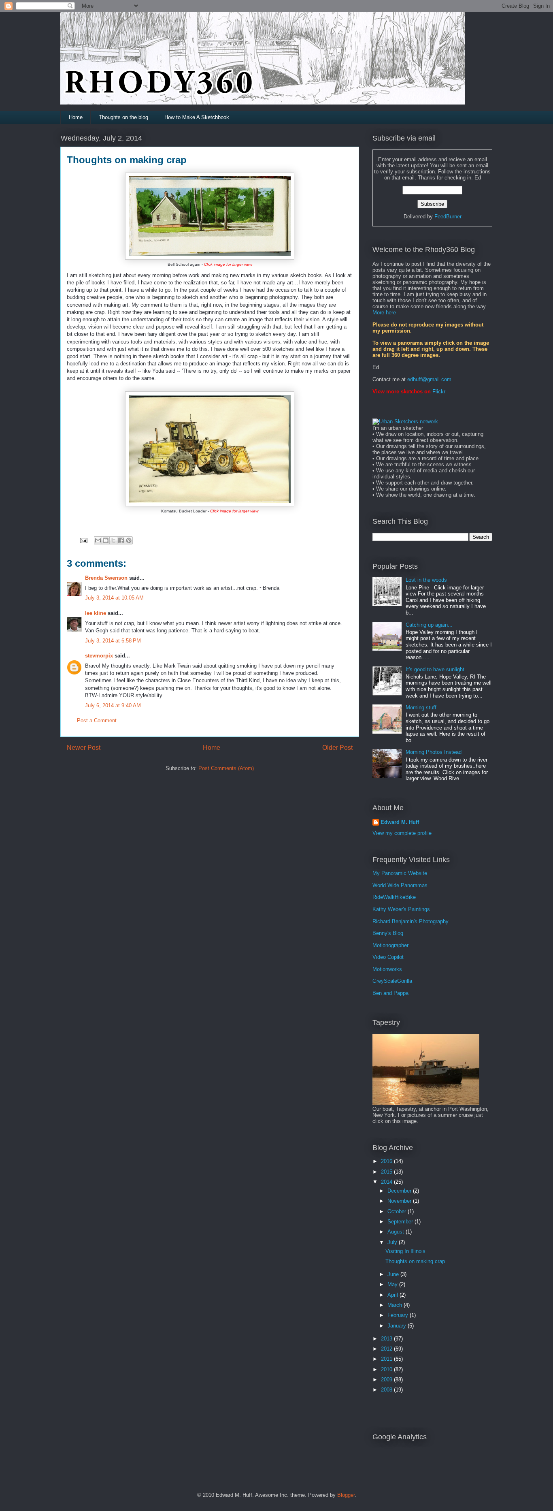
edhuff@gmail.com (429, 379)
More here (384, 312)
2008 (387, 1390)
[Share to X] (113, 540)
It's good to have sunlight (435, 669)
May (393, 1284)
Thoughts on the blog (123, 117)
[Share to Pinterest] (129, 540)
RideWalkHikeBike (394, 897)
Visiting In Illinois (405, 1251)
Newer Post (83, 747)
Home (76, 117)
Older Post (337, 747)
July (393, 1242)
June (393, 1274)
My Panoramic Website (399, 873)
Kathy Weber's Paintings (401, 909)
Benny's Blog (387, 933)
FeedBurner (448, 216)
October (397, 1211)
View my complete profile (402, 833)
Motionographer (390, 945)
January (397, 1326)
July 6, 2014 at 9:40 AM (113, 705)
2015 (387, 1172)
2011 (387, 1359)
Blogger (346, 1495)
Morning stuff (421, 707)
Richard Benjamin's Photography (410, 921)
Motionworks (387, 969)
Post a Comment (97, 720)
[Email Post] (83, 540)
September (401, 1222)
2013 (387, 1339)
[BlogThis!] (106, 540)
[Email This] (98, 540)
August (396, 1232)
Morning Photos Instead (434, 752)
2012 (387, 1349)
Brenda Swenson (106, 578)
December (400, 1191)
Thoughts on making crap (415, 1261)
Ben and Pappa (390, 993)
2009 (387, 1380)
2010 (387, 1369)
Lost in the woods (426, 580)
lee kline (95, 613)
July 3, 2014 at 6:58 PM (113, 641)
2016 (387, 1161)
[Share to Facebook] (121, 540)
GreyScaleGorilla (392, 981)
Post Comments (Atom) (226, 768)
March (395, 1305)
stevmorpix (99, 656)
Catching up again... (429, 625)
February (398, 1315)
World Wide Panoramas (400, 885)
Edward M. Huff (400, 822)
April (393, 1295)
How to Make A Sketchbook (196, 117)
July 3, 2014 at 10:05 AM (114, 598)
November (400, 1201)
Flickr (438, 391)
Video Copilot (388, 957)
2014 (387, 1182)
